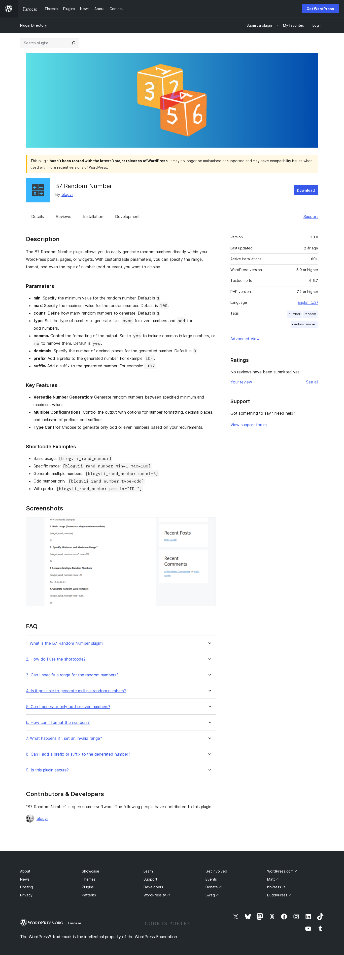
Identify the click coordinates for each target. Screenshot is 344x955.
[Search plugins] (73, 43)
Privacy (26, 895)
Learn (148, 871)
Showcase (90, 871)
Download (306, 190)
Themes (88, 879)
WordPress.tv (157, 895)
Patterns (89, 895)
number (294, 314)
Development (127, 216)
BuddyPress (279, 895)
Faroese (74, 923)
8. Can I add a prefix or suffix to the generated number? (78, 754)
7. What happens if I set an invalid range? (64, 738)
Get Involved (216, 871)
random (310, 314)
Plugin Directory (33, 25)
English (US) (308, 302)
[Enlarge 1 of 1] (209, 524)
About (25, 871)
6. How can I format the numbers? (58, 722)
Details (37, 216)
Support (310, 216)
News (24, 879)
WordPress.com (282, 871)
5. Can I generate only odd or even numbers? (68, 706)
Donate (213, 887)
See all (312, 381)
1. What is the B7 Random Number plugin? (64, 643)
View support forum (248, 424)
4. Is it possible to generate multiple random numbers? (76, 690)
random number (304, 324)
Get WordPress (320, 9)
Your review (241, 381)
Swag (212, 895)
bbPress (276, 887)
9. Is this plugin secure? (47, 770)
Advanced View (245, 338)
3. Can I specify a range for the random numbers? (72, 675)
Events (211, 879)
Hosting (26, 887)
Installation (93, 216)
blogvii (67, 194)
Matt (273, 879)
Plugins (88, 887)
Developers (153, 887)
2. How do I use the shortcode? (56, 659)
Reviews (63, 216)
